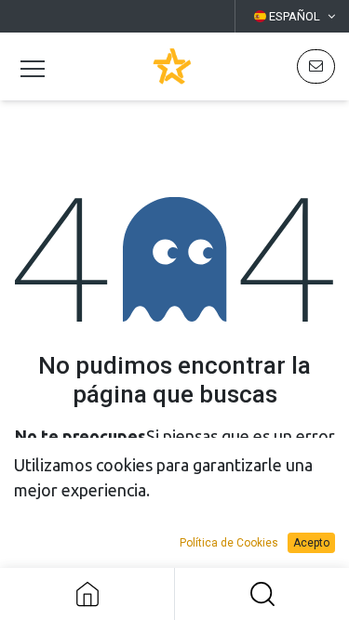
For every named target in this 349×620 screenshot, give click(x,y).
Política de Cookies (229, 542)
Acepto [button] (311, 542)
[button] (262, 594)
